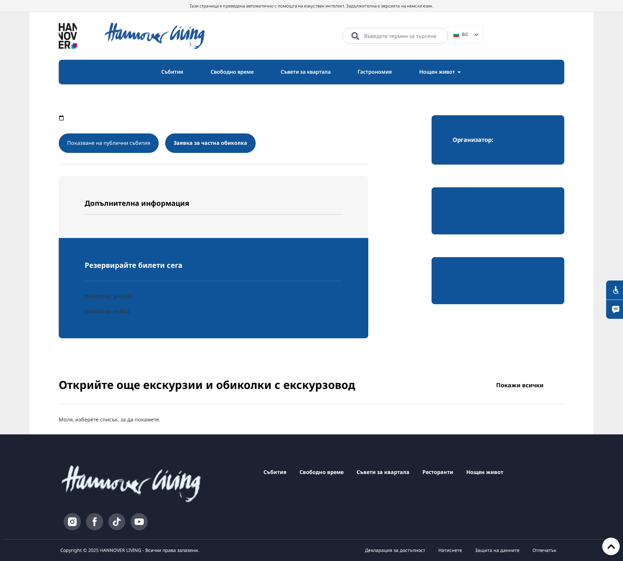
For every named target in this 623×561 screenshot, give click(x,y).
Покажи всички (520, 385)
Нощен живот (484, 472)
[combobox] (395, 36)
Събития (275, 472)
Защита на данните (497, 550)
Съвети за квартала (383, 472)
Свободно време (321, 472)
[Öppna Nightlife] (459, 72)
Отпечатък (544, 550)
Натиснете (450, 550)
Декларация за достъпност (395, 550)
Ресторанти (437, 472)
